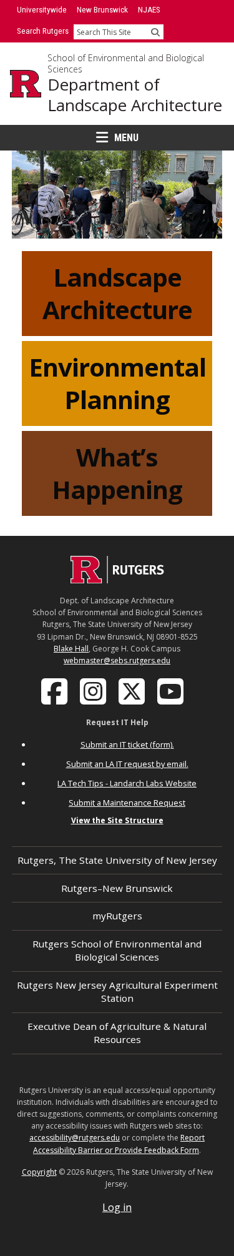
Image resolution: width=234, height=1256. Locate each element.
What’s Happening (117, 473)
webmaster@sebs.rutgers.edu (117, 660)
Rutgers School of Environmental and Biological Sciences (117, 950)
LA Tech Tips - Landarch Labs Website (127, 783)
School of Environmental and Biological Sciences (125, 63)
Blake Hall (71, 648)
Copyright (39, 1172)
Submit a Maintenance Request (127, 802)
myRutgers (117, 915)
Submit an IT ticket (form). (127, 744)
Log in (117, 1207)
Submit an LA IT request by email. (127, 763)
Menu (126, 138)
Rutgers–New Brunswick (117, 888)
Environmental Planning (117, 383)
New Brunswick (102, 9)
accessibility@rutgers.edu (74, 1137)
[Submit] (155, 32)
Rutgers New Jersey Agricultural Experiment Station (117, 991)
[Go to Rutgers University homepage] (25, 83)
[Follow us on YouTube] (171, 690)
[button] (28, 194)
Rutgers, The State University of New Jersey (117, 860)
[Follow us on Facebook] (55, 690)
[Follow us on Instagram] (94, 690)
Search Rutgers (43, 31)
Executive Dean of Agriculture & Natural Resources (117, 1033)
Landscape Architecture (117, 293)
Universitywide (42, 9)
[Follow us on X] (133, 690)
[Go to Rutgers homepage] (117, 579)
